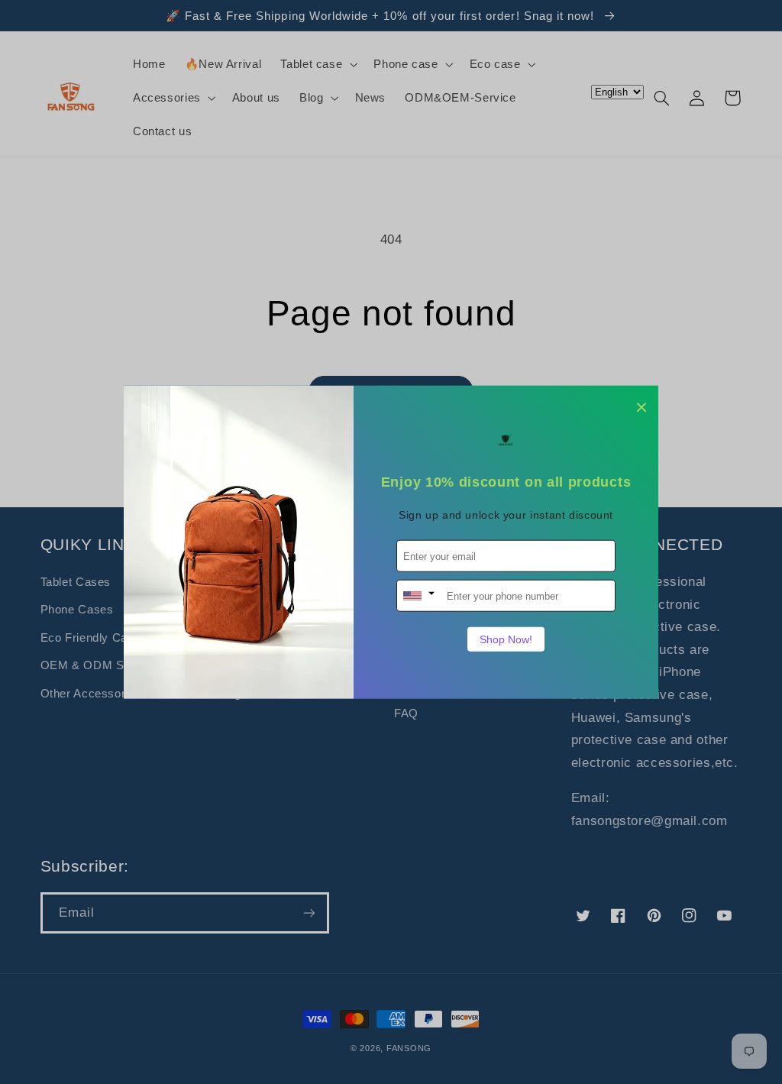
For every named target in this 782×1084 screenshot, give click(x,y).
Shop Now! (506, 639)
